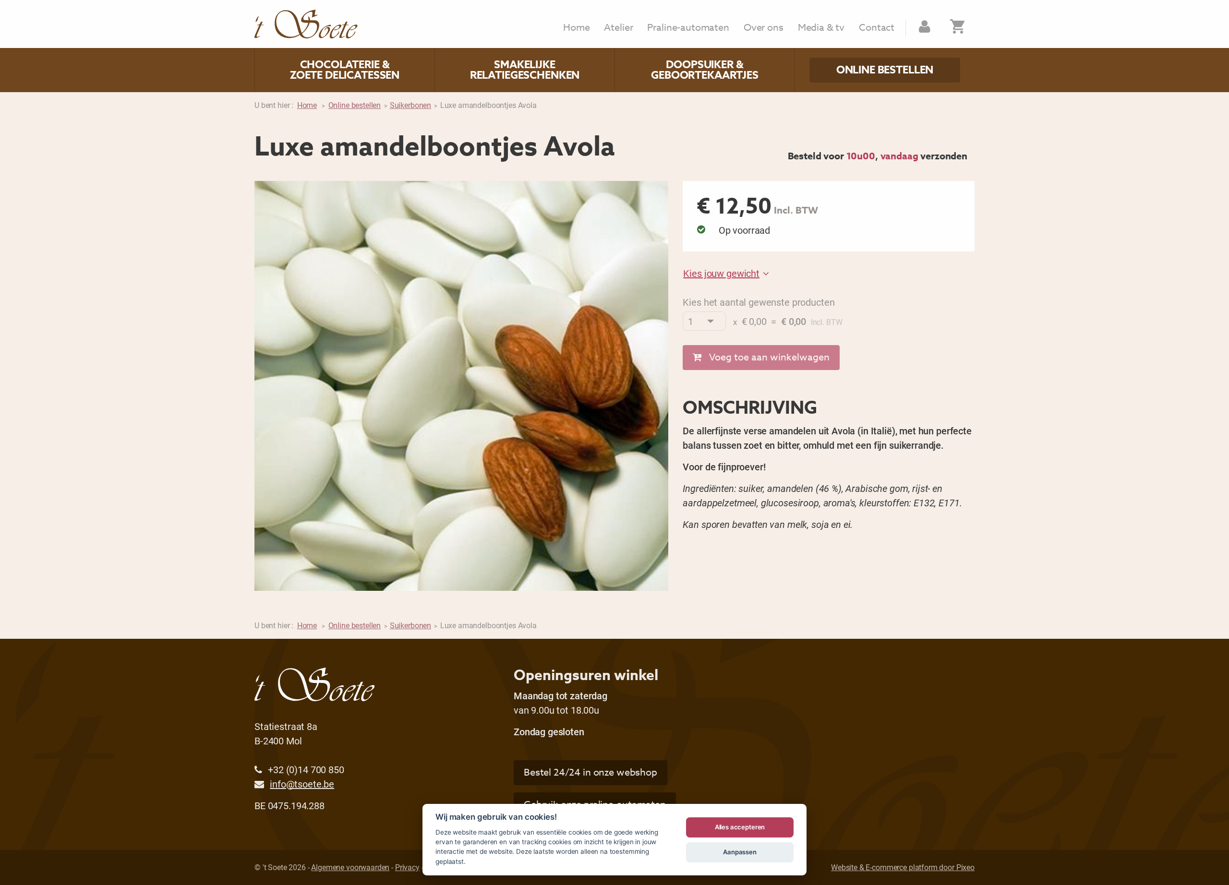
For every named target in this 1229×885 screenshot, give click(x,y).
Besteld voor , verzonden (878, 155)
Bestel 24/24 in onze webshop (590, 772)
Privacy (407, 867)
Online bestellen (885, 70)
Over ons (763, 28)
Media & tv (821, 28)
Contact (876, 28)
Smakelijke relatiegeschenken (524, 70)
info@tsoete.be (302, 783)
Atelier (618, 28)
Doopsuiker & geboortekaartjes (705, 70)
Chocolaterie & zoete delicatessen (344, 70)
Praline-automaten (688, 28)
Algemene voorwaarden (350, 867)
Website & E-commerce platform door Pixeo (903, 867)
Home (576, 28)
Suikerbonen (410, 105)
